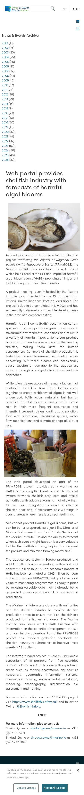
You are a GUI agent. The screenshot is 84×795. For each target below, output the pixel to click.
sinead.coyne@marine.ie (48, 737)
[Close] (77, 770)
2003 (5, 52)
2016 (5, 113)
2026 (5, 160)
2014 (5, 104)
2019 (5, 127)
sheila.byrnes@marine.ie (48, 728)
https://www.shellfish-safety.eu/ (34, 702)
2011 (4, 90)
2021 (5, 136)
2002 (5, 48)
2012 (5, 94)
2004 (5, 57)
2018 (5, 122)
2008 (5, 76)
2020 (5, 132)
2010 (5, 85)
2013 (5, 99)
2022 (5, 141)
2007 (5, 71)
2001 (5, 43)
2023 (5, 146)
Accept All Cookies (54, 787)
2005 (5, 62)
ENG (64, 9)
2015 (5, 108)
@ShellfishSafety (28, 706)
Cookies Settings (26, 787)
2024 (5, 150)
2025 (5, 155)
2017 (5, 118)
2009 (5, 80)
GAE (76, 9)
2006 (5, 66)
